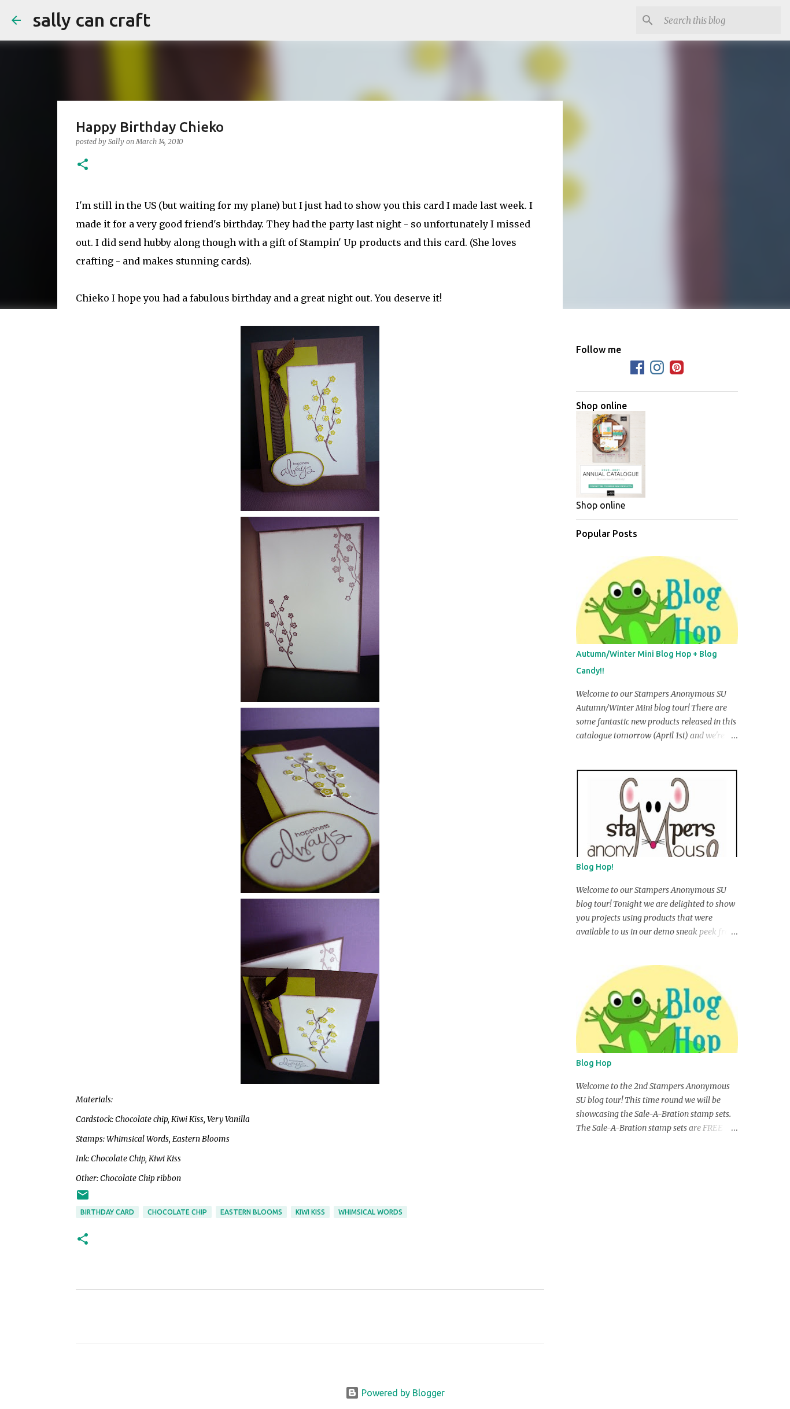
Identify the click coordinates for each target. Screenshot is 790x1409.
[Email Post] (83, 1199)
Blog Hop (593, 1063)
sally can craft (91, 19)
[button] (83, 165)
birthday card (107, 1212)
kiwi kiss (310, 1212)
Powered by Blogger (402, 1393)
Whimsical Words (370, 1212)
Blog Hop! (595, 866)
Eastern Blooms (251, 1212)
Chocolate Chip (177, 1212)
